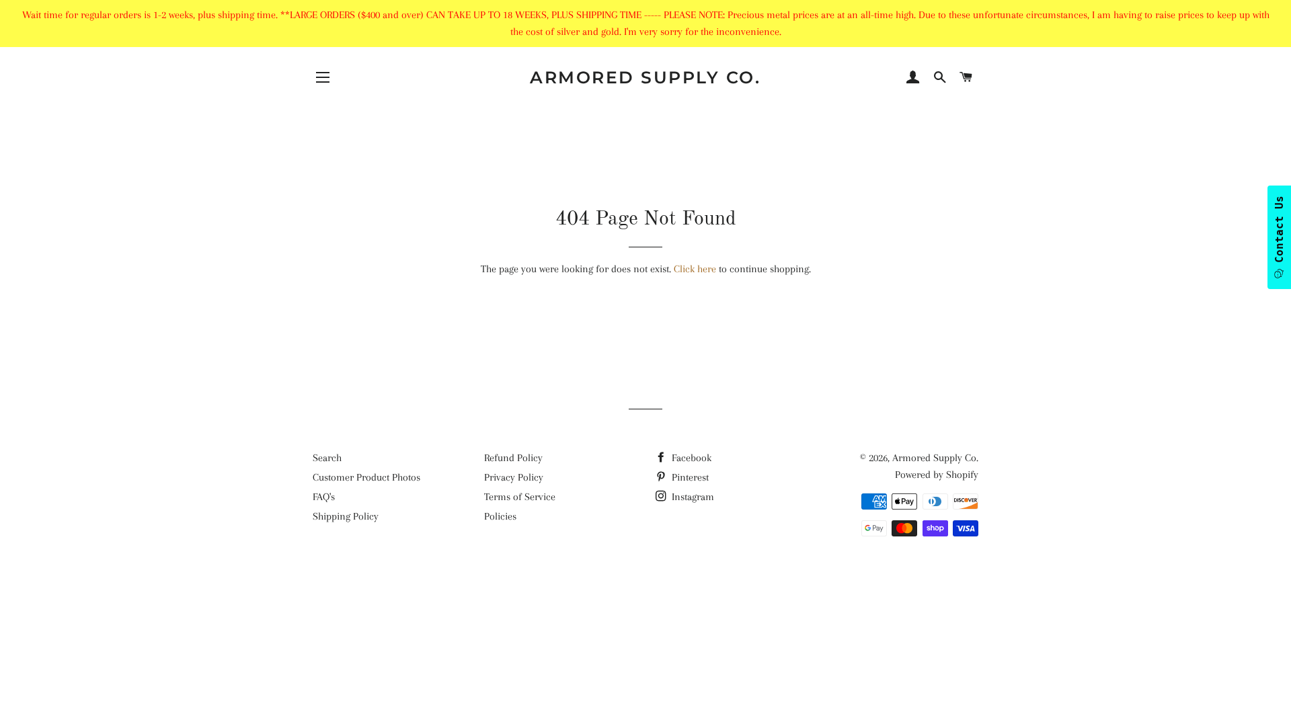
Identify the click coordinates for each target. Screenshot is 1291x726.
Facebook (690, 458)
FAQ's (324, 497)
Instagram (691, 497)
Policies (500, 516)
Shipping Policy (346, 516)
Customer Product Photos (366, 477)
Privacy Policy (513, 477)
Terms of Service (519, 497)
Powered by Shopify (936, 475)
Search (327, 458)
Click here (695, 269)
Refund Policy (513, 458)
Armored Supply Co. (645, 77)
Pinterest (689, 477)
